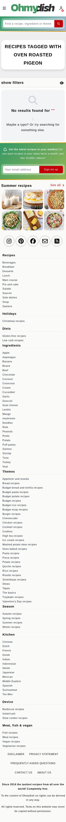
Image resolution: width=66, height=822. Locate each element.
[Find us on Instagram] (9, 241)
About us (44, 772)
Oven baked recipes (14, 549)
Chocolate (8, 374)
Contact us (23, 772)
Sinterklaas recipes (14, 579)
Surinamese (9, 690)
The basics (9, 592)
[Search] (58, 23)
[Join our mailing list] (45, 241)
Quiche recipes (11, 566)
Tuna (5, 457)
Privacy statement (43, 754)
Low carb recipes (12, 340)
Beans (6, 366)
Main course (9, 280)
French (6, 650)
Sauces (7, 293)
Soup (5, 302)
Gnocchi (7, 401)
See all (56, 185)
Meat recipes (10, 737)
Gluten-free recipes (14, 336)
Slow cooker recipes (14, 718)
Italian (6, 668)
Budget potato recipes (15, 496)
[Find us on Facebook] (33, 241)
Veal (5, 466)
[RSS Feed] (57, 241)
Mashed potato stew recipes (19, 544)
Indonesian (9, 663)
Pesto (6, 436)
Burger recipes (11, 514)
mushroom (8, 418)
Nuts (5, 427)
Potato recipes (11, 562)
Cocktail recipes (12, 527)
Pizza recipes (10, 557)
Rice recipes (10, 571)
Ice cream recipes (13, 540)
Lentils (6, 409)
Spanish (7, 685)
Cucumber (8, 392)
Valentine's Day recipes (17, 601)
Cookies (7, 531)
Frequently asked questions (33, 763)
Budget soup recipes (15, 509)
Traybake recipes (13, 597)
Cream (6, 387)
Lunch (6, 275)
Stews (6, 584)
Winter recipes (11, 627)
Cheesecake (10, 518)
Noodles (7, 423)
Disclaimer (16, 754)
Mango (6, 414)
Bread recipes (11, 483)
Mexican (7, 677)
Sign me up (51, 169)
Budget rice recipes (14, 505)
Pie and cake (10, 284)
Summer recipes (12, 622)
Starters (7, 306)
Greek (6, 655)
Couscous (8, 383)
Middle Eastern (11, 681)
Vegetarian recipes (14, 746)
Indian (6, 659)
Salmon (7, 449)
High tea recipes (12, 536)
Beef (5, 370)
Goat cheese (10, 405)
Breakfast (8, 267)
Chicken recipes (12, 522)
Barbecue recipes (13, 709)
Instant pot (8, 713)
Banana (7, 361)
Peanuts (7, 431)
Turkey (6, 462)
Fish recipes (10, 732)
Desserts (7, 271)
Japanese (8, 672)
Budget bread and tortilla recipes (22, 487)
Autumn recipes (12, 614)
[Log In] (61, 8)
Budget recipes (11, 500)
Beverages (9, 262)
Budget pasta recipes (15, 492)
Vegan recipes (11, 741)
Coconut (7, 379)
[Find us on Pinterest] (21, 241)
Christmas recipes (13, 321)
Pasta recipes (10, 553)
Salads (6, 288)
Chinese (7, 642)
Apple (6, 353)
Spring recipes (11, 618)
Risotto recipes (11, 575)
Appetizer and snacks (15, 479)
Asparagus (9, 357)
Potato (6, 440)
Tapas (6, 588)
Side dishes (9, 297)
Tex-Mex (7, 694)
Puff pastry (9, 444)
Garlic (6, 396)
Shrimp (6, 453)
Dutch (6, 646)
